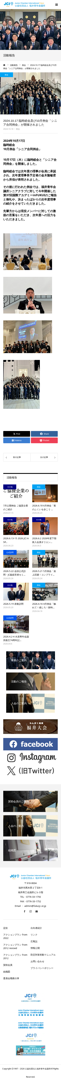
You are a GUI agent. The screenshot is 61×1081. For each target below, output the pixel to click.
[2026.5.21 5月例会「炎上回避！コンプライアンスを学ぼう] (45, 559)
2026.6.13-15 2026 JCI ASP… (16, 540)
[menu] (56, 4)
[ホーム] (4, 65)
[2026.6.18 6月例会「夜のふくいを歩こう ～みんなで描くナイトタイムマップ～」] (45, 493)
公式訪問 (10, 552)
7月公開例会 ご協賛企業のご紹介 (15, 507)
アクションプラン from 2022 (15, 936)
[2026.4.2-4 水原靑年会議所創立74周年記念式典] (16, 624)
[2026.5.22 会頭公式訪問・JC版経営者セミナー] (16, 559)
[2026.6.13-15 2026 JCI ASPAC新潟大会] (16, 526)
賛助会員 (7, 964)
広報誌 (34, 941)
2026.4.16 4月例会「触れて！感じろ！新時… (44, 605)
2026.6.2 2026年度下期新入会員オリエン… (44, 540)
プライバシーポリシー (42, 968)
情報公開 (35, 948)
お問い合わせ (37, 961)
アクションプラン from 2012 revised (15, 946)
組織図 (6, 971)
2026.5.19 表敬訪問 (13, 603)
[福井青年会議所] (24, 4)
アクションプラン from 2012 (15, 956)
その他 (10, 487)
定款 (5, 927)
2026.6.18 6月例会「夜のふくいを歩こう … (44, 507)
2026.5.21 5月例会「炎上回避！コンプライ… (44, 573)
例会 (18, 129)
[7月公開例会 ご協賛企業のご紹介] (16, 493)
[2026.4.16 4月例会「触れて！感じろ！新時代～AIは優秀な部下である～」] (45, 591)
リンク (34, 934)
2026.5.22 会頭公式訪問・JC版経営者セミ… (14, 573)
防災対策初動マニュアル (43, 954)
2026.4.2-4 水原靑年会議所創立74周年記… (16, 638)
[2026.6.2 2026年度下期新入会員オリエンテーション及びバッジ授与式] (45, 526)
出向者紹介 (36, 927)
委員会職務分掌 (11, 978)
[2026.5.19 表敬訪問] (16, 591)
